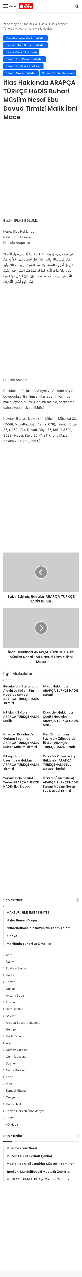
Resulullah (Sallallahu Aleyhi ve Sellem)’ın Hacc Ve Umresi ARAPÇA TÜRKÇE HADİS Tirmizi (21, 694)
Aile (8, 1043)
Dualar (10, 988)
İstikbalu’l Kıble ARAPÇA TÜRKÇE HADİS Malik (21, 716)
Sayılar (11, 1016)
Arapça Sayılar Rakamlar (23, 1022)
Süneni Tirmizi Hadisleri (58, 73)
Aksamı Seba (15, 995)
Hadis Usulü (14, 1104)
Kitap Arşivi (29, 24)
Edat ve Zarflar (16, 968)
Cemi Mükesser (17, 1056)
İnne (9, 1084)
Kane (9, 1077)
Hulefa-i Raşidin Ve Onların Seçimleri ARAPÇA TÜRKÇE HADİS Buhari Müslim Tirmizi (21, 740)
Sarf (9, 954)
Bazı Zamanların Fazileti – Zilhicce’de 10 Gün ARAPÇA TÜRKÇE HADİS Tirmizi (60, 740)
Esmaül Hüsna (16, 1090)
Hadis (43, 24)
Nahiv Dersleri (16, 1070)
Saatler (11, 1063)
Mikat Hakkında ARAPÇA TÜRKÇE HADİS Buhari (61, 690)
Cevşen (11, 1097)
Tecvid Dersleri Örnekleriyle (25, 1111)
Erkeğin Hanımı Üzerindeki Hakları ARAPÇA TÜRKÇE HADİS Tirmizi (21, 762)
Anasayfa (12, 24)
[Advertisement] (41, 170)
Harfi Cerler (14, 1036)
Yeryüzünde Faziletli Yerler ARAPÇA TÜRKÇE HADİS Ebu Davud (21, 782)
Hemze (11, 1029)
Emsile (10, 1002)
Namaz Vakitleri (17, 1050)
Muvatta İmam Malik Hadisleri (34, 28)
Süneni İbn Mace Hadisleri (23, 66)
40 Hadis (12, 1124)
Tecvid (10, 982)
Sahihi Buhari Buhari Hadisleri (25, 45)
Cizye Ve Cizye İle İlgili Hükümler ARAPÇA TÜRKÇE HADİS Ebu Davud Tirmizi (60, 762)
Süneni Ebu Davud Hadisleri (24, 59)
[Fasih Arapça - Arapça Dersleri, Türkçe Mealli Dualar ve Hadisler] (26, 6)
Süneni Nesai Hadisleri (21, 73)
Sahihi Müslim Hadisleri (21, 52)
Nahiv (10, 961)
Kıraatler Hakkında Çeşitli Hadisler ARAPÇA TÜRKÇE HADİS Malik (61, 718)
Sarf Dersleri (14, 1009)
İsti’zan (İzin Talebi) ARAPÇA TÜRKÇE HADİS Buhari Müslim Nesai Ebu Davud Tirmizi (61, 784)
